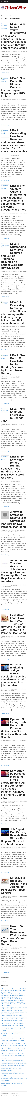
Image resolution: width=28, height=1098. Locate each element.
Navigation (6, 1)
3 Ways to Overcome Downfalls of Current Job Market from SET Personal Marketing (13, 519)
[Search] (25, 981)
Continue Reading (5, 72)
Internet (2, 531)
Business (25, 213)
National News (8, 531)
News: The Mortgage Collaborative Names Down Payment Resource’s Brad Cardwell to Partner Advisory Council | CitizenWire (14, 1078)
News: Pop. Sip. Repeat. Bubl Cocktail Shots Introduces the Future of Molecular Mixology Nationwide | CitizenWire (12, 1068)
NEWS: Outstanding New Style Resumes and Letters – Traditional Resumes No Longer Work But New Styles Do (13, 255)
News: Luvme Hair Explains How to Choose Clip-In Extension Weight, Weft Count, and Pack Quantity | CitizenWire (13, 1028)
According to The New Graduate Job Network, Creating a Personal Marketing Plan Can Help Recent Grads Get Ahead (14, 571)
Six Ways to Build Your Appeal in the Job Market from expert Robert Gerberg (14, 885)
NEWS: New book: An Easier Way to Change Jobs (13, 414)
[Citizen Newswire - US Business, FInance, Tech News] (14, 10)
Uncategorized (24, 51)
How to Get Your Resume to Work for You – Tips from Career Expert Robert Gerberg (14, 935)
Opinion (12, 531)
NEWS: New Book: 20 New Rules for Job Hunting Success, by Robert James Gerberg (13, 364)
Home (8, 15)
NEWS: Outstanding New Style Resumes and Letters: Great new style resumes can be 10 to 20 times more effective (14, 141)
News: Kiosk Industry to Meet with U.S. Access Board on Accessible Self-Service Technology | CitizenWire (12, 1083)
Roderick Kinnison (6, 51)
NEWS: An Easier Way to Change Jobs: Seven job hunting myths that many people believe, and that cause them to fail (13, 313)
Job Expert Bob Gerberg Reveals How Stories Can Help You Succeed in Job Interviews (14, 837)
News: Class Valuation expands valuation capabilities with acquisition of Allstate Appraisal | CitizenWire (12, 1073)
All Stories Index (21, 530)
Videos (16, 531)
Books (21, 213)
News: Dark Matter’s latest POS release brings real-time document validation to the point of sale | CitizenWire (14, 1020)
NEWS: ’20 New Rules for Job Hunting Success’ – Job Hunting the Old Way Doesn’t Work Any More (12, 467)
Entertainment (4, 425)
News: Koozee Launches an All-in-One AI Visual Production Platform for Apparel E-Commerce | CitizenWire (13, 1033)
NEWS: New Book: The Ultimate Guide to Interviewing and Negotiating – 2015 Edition (13, 87)
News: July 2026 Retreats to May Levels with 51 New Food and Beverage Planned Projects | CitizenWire (13, 1050)
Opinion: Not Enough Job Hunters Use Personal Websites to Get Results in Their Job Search (14, 728)
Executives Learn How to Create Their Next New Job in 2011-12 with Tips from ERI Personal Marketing (13, 624)
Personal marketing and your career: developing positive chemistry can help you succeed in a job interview (13, 675)
